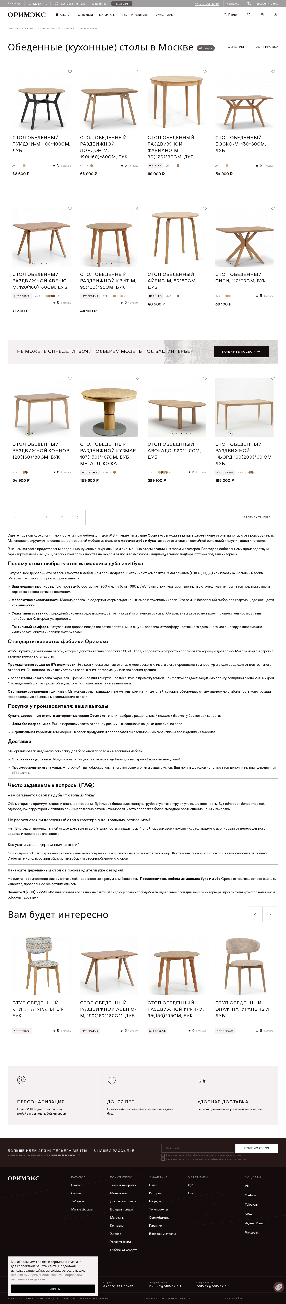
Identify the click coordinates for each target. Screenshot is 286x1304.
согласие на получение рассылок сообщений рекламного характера (209, 1159)
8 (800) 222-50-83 (118, 1286)
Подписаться (256, 1148)
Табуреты (78, 1201)
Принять (53, 1289)
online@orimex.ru (165, 1286)
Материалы (118, 1193)
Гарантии (155, 1225)
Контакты (233, 3)
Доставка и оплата (123, 1201)
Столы (76, 1185)
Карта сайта (234, 1298)
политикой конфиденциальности (63, 1155)
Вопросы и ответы (162, 1233)
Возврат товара (121, 1209)
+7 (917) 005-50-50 (207, 3)
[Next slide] (270, 914)
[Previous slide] (255, 914)
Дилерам (122, 3)
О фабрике (99, 3)
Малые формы (82, 1209)
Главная (14, 28)
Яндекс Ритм (254, 1223)
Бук (190, 1193)
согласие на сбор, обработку (188, 1155)
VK (247, 1185)
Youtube (250, 1195)
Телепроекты (158, 1209)
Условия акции (120, 1241)
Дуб (191, 1185)
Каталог (30, 28)
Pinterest (252, 1232)
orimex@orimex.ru (213, 1286)
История (155, 1193)
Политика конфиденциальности (166, 1298)
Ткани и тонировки (123, 1185)
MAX (248, 1214)
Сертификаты (159, 1217)
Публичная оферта (123, 1250)
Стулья (76, 1193)
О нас (153, 1185)
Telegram (251, 1204)
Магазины (117, 1217)
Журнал (115, 1233)
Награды (155, 1201)
